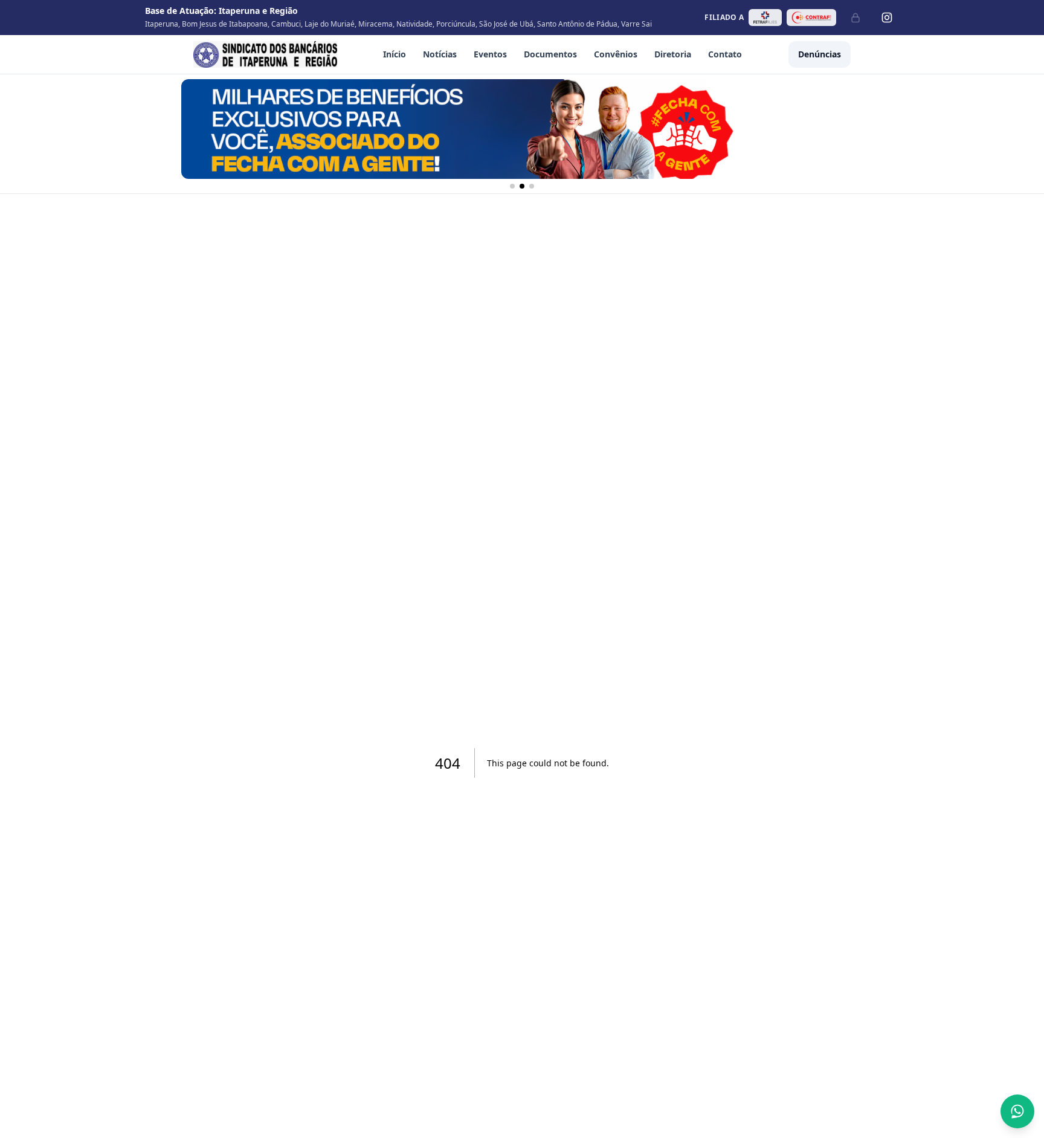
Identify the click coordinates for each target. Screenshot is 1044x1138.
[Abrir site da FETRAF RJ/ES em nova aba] (765, 17)
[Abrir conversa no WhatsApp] (1017, 1111)
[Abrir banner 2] (522, 129)
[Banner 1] (512, 186)
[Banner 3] (531, 186)
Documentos (550, 54)
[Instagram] (887, 17)
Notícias (440, 54)
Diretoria (672, 54)
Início (394, 54)
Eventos (490, 54)
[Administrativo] (855, 17)
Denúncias (819, 54)
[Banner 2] (522, 186)
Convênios (615, 54)
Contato (725, 54)
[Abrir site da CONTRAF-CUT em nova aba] (811, 17)
